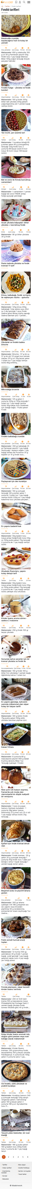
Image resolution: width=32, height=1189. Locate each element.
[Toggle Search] (24, 2)
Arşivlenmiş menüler (5, 1172)
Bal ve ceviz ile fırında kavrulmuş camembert (15, 181)
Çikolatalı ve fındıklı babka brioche (13, 343)
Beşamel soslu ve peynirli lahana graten (15, 892)
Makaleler (5, 1179)
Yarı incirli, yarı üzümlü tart (13, 133)
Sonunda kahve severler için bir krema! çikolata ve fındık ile (15, 660)
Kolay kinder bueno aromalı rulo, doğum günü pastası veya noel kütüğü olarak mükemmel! (15, 1036)
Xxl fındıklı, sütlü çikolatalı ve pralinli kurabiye (14, 1085)
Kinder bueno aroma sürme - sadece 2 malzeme (14, 619)
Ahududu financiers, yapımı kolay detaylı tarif (13, 572)
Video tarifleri (7, 1168)
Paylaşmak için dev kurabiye (14, 481)
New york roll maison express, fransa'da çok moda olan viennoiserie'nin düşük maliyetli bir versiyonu (15, 793)
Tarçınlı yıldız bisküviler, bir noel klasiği (15, 1134)
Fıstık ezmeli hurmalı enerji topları (13, 941)
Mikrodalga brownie (10, 389)
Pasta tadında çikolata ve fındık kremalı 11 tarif (15, 264)
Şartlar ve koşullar (24, 1171)
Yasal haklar (22, 1174)
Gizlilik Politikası (23, 1168)
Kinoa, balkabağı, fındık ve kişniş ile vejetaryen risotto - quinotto (15, 296)
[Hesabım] (20, 2)
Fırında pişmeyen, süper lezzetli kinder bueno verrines (15, 988)
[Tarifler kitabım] (16, 2)
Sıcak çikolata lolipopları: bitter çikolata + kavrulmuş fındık (15, 224)
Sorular (4, 1176)
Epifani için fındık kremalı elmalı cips (15, 844)
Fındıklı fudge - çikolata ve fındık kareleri (15, 89)
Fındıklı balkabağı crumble (12, 436)
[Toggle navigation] (29, 2)
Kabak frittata (7, 747)
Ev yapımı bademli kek (11, 526)
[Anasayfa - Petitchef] (2, 6)
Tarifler (4, 1165)
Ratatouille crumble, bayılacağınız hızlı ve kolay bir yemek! (14, 40)
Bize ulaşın (22, 1165)
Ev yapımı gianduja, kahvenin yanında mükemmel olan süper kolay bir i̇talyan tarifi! (15, 704)
